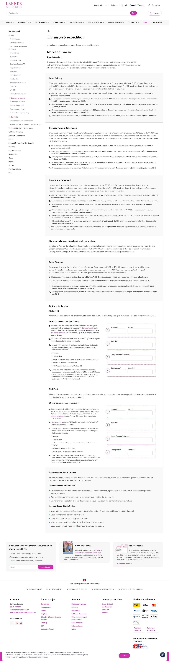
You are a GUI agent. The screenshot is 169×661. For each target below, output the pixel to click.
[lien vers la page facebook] (12, 623)
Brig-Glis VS (14, 53)
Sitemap (44, 623)
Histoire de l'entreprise (18, 46)
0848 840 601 (15, 607)
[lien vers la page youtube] (17, 623)
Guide (10, 158)
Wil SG (12, 90)
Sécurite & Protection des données (51, 618)
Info (12, 35)
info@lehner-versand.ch (19, 610)
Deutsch (141, 5)
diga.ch (105, 612)
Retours (11, 139)
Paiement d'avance (137, 629)
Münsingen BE (15, 75)
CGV (10, 173)
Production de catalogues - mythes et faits (26, 124)
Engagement (46, 607)
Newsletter (12, 154)
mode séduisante (91, 553)
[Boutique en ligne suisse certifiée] (135, 646)
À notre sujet (15, 39)
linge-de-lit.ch (107, 604)
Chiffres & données (17, 43)
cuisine (66, 557)
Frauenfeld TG (15, 60)
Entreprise (45, 604)
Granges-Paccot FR (17, 64)
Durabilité (14, 117)
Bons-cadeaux (76, 623)
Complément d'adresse (120, 355)
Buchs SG (13, 57)
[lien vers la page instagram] (21, 623)
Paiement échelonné (151, 629)
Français (133, 5)
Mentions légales (14, 169)
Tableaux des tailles (15, 132)
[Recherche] (133, 13)
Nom (130, 328)
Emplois (124, 5)
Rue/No (114, 341)
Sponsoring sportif (17, 105)
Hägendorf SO (15, 68)
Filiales (13, 49)
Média (10, 162)
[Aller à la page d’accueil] (49, 31)
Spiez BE (13, 86)
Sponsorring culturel (17, 109)
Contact (11, 147)
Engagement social (18, 98)
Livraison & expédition (16, 136)
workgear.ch (107, 607)
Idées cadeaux (76, 626)
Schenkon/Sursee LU (18, 83)
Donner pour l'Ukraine (18, 102)
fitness (75, 557)
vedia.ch (105, 610)
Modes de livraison (78, 604)
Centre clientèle (88, 328)
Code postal (116, 368)
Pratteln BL (14, 79)
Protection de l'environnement (21, 121)
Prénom (114, 328)
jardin (98, 555)
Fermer (124, 656)
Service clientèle (14, 150)
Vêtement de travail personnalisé (20, 128)
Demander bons (123, 564)
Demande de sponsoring (19, 113)
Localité (131, 368)
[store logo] (14, 5)
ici (60, 339)
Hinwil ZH (13, 71)
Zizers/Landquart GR (18, 94)
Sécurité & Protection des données (21, 143)
